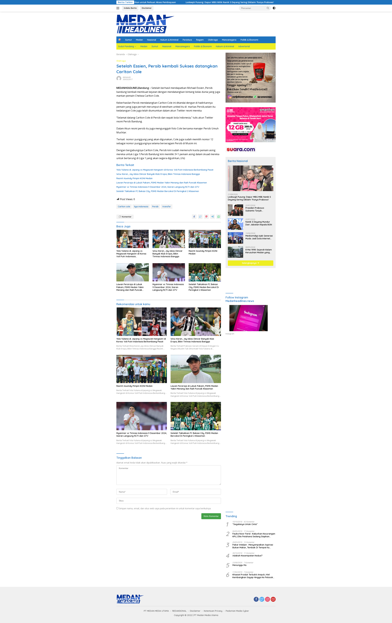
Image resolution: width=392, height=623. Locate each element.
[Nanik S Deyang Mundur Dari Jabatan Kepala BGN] (235, 224)
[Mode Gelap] (274, 8)
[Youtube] (273, 599)
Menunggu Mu (239, 565)
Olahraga (213, 39)
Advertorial (244, 46)
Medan (139, 39)
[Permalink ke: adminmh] (118, 78)
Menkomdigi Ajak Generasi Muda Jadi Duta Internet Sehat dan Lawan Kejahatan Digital (259, 237)
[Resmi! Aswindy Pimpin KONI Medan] (205, 239)
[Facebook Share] (194, 216)
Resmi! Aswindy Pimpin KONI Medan (134, 178)
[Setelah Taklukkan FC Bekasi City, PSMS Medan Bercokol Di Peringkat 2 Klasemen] (205, 272)
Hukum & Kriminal (169, 39)
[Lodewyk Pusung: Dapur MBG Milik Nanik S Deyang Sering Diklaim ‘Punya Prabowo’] (250, 178)
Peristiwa (187, 39)
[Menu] (118, 8)
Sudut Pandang (126, 46)
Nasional (151, 39)
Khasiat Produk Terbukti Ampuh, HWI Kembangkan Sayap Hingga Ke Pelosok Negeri (252, 576)
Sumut (128, 39)
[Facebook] (256, 599)
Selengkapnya (249, 263)
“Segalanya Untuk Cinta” (245, 524)
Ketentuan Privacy (213, 611)
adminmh (127, 77)
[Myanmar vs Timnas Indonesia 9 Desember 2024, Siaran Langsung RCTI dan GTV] (169, 272)
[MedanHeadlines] (145, 23)
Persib (155, 206)
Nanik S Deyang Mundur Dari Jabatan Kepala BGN (258, 223)
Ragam (200, 39)
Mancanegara (229, 39)
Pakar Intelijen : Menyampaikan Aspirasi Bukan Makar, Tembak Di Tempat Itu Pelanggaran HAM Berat (252, 546)
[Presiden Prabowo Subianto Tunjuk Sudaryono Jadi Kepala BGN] (235, 210)
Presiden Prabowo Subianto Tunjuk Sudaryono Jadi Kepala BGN (257, 209)
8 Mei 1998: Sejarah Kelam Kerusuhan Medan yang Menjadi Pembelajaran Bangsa (258, 251)
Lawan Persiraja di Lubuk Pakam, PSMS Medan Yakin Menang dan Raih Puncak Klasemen (161, 182)
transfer (166, 206)
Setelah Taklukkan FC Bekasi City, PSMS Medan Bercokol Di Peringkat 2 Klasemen (157, 191)
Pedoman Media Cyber (237, 611)
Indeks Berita (130, 8)
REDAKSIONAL (179, 611)
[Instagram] (267, 599)
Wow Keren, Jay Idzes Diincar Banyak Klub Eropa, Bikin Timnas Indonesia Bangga (158, 174)
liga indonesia (141, 206)
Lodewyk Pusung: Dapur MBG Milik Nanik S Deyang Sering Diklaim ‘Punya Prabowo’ (170, 2)
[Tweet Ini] (200, 216)
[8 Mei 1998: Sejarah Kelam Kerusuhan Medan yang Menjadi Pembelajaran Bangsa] (235, 252)
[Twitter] (261, 599)
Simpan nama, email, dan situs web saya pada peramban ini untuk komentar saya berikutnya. (165, 508)
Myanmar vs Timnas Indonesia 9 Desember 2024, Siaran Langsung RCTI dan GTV (157, 187)
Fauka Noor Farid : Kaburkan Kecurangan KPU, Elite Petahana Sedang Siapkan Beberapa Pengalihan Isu (253, 535)
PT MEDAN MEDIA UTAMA (156, 611)
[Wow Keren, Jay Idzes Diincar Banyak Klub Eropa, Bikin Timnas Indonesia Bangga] (169, 239)
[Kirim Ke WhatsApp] (218, 216)
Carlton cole (124, 206)
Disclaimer (147, 8)
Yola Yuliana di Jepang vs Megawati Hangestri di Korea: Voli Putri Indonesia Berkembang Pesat (164, 169)
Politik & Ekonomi (249, 39)
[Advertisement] (251, 365)
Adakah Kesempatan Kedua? (247, 555)
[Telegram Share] (212, 216)
